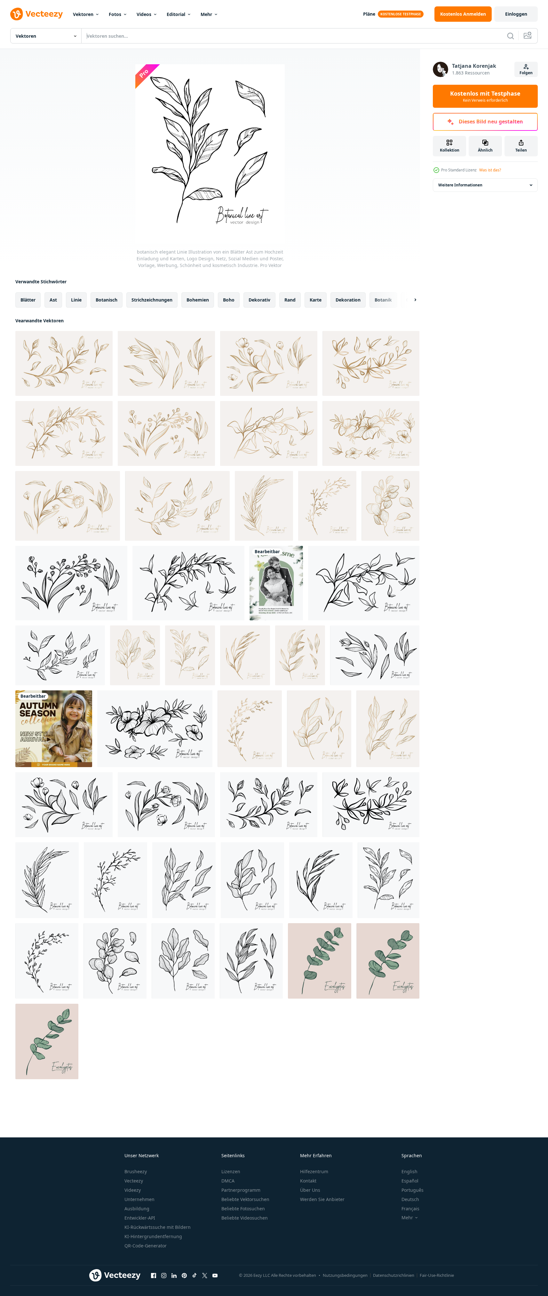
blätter (28, 300)
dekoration (348, 300)
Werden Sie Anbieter (322, 1199)
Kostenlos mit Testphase (485, 96)
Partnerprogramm (240, 1190)
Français (410, 1209)
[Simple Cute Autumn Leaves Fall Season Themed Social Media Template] (53, 728)
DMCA (227, 1181)
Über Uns (310, 1190)
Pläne (369, 14)
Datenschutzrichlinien (393, 1275)
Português (412, 1190)
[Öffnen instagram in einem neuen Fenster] (163, 1275)
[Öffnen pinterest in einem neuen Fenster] (184, 1275)
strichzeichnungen (151, 300)
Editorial (176, 14)
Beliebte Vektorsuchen (245, 1199)
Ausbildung (136, 1209)
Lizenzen (230, 1171)
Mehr (206, 14)
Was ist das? (490, 170)
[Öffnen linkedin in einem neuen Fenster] (174, 1275)
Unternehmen (139, 1199)
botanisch (106, 300)
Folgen (526, 72)
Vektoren (83, 14)
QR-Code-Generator (145, 1246)
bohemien (198, 300)
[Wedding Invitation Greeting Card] (276, 583)
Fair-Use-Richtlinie (437, 1275)
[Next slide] (410, 300)
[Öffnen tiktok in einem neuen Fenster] (194, 1275)
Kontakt (308, 1181)
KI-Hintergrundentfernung (153, 1236)
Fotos (115, 14)
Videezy (132, 1190)
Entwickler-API (139, 1218)
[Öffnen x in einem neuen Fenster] (204, 1275)
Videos (144, 14)
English (409, 1171)
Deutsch (410, 1199)
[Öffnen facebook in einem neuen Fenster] (153, 1275)
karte (316, 300)
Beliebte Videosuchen (244, 1218)
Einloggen (516, 14)
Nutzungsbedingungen (345, 1275)
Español (409, 1181)
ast (53, 300)
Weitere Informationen (460, 185)
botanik (383, 300)
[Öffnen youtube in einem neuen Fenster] (215, 1275)
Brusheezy (135, 1171)
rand (290, 300)
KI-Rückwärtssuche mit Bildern (157, 1227)
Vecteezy (133, 1181)
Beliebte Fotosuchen (243, 1209)
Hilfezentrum (314, 1171)
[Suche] (510, 36)
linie (76, 300)
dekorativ (259, 300)
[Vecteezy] (36, 14)
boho (228, 300)
